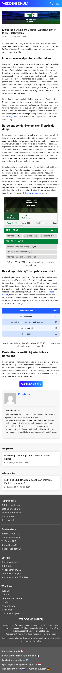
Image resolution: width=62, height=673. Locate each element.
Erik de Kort (25, 394)
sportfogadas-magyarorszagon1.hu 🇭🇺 (21, 664)
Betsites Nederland (11, 505)
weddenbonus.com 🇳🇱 (13, 668)
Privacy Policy (8, 605)
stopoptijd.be (42, 631)
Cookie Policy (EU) (10, 613)
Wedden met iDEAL (11, 569)
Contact (5, 594)
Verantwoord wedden (12, 598)
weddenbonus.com (16, 3)
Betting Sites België (11, 508)
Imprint (5, 602)
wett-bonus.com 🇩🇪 (39, 668)
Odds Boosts (7, 516)
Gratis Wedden (8, 520)
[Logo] (31, 619)
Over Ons (6, 590)
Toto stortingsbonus (32, 193)
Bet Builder (7, 565)
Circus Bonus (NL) (10, 544)
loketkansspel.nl (20, 631)
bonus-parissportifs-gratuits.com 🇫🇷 (21, 655)
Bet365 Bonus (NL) (10, 533)
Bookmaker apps (9, 562)
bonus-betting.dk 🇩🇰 (12, 651)
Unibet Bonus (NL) (10, 537)
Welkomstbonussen (11, 512)
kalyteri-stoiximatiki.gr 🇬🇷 (15, 659)
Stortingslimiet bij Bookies (14, 577)
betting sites (11, 116)
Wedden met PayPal (11, 573)
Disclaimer (6, 609)
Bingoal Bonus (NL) (10, 548)
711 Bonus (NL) (8, 541)
